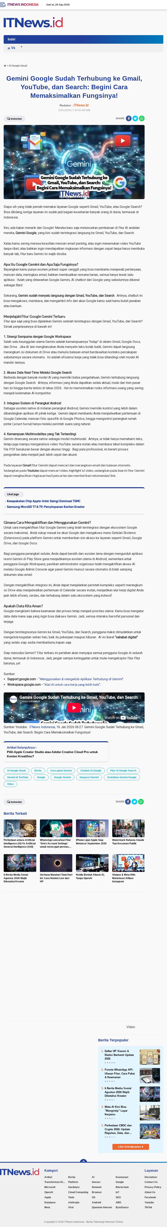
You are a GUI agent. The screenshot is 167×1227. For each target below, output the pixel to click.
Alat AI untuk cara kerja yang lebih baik (72, 684)
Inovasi (96, 1182)
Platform (73, 1182)
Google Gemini (62, 777)
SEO (118, 1197)
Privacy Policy (153, 1187)
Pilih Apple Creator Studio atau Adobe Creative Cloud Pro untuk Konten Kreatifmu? (52, 754)
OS (93, 1197)
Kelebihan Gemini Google (121, 777)
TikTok (148, 1207)
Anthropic (74, 1202)
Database (50, 1202)
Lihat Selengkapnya (130, 1146)
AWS (118, 1202)
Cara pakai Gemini (61, 770)
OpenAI (48, 1192)
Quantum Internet (102, 1207)
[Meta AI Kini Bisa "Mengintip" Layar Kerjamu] (150, 1112)
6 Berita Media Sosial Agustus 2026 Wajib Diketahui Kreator (118, 1092)
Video (15, 48)
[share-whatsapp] (142, 118)
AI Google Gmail (16, 770)
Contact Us (151, 1182)
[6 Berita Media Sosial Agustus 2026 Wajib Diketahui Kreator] (150, 1094)
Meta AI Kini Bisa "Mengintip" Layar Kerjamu (116, 1110)
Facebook (150, 1197)
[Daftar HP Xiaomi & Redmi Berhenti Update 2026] (150, 1057)
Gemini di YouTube (17, 777)
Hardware (74, 1187)
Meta (47, 1207)
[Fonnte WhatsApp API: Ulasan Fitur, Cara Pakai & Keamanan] (150, 1075)
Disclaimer (151, 1177)
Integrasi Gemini (89, 777)
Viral (71, 1207)
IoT (117, 1192)
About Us (150, 1192)
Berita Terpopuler (113, 1040)
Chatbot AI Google (90, 770)
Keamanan (122, 1177)
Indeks (13, 39)
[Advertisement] (77, 957)
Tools (71, 1197)
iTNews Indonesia (22, 5)
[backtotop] (83, 1162)
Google (41, 777)
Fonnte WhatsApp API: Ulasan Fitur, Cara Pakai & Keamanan (120, 1073)
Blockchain (122, 1187)
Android (96, 1202)
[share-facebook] (129, 118)
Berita (38, 770)
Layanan (151, 1170)
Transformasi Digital (56, 1182)
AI (93, 1177)
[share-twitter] (135, 118)
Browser (97, 1192)
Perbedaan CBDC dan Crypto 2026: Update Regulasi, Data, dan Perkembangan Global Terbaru (119, 1129)
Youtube (149, 1202)
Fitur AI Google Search (123, 770)
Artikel (48, 1177)
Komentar (16, 118)
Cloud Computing (78, 1192)
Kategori (51, 1170)
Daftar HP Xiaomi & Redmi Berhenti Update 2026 (119, 1055)
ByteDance (122, 1207)
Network (97, 1187)
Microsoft (49, 1187)
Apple (47, 1197)
